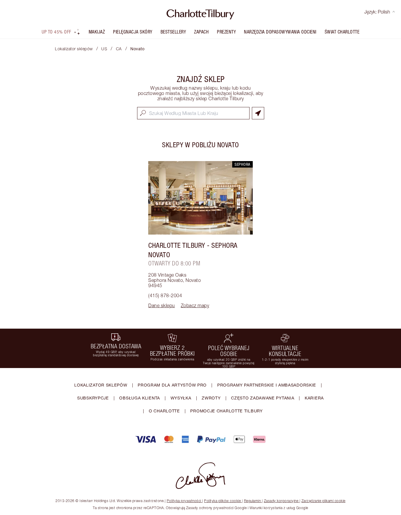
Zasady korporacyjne (281, 501)
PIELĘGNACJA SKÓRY (132, 31)
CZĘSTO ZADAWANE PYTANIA (262, 397)
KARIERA (314, 397)
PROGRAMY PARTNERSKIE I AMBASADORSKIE (266, 384)
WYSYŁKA (181, 397)
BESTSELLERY (173, 31)
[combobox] (193, 113)
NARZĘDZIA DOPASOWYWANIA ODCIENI (280, 31)
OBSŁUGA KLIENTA (139, 397)
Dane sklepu (161, 305)
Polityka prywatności (184, 501)
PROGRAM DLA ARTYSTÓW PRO (172, 384)
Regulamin (252, 501)
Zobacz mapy (195, 305)
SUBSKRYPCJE (93, 397)
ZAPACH (201, 31)
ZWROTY (211, 397)
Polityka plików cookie (222, 501)
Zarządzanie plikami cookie (323, 501)
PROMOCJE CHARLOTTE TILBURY (226, 410)
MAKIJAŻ (97, 31)
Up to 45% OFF (56, 31)
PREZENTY (226, 31)
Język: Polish (377, 11)
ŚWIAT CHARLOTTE (342, 31)
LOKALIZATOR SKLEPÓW (100, 384)
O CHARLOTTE (164, 410)
